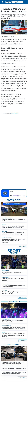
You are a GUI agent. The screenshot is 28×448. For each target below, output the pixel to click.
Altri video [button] (23, 340)
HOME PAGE (14, 113)
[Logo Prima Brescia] (14, 2)
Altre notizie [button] (22, 246)
